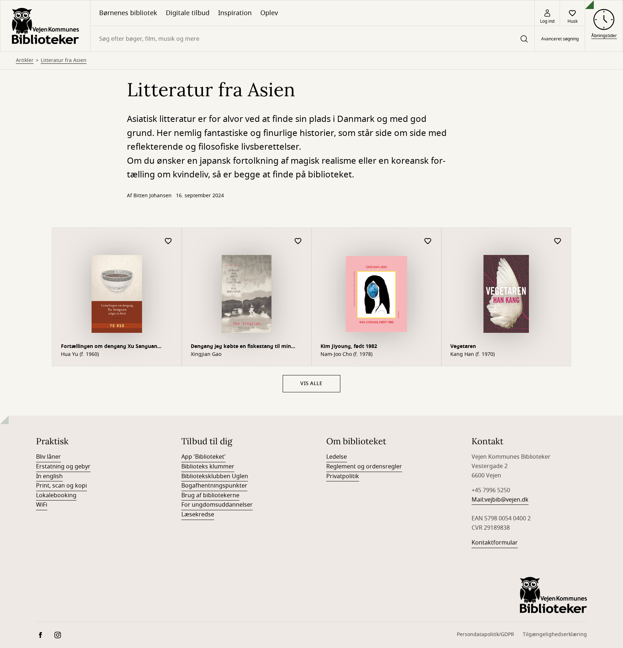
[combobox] (312, 39)
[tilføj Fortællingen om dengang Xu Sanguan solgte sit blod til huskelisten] (168, 241)
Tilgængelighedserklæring (555, 634)
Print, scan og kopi (61, 485)
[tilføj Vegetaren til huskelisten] (557, 241)
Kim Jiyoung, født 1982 (349, 346)
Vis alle (311, 383)
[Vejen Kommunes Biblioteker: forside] (45, 26)
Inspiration (235, 13)
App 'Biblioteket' (203, 457)
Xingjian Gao (206, 354)
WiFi (41, 505)
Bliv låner (48, 457)
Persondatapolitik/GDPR (485, 634)
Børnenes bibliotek (128, 13)
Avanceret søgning (560, 39)
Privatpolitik (342, 476)
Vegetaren (463, 346)
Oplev (269, 13)
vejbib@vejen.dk (507, 499)
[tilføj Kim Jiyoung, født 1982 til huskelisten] (428, 241)
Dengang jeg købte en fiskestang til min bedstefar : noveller (241, 347)
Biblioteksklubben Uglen (214, 476)
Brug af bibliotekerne (210, 495)
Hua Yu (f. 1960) (80, 354)
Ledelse (336, 457)
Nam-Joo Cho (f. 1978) (346, 354)
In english (49, 476)
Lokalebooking (56, 495)
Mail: (478, 499)
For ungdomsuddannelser (217, 505)
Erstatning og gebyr (63, 466)
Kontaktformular (495, 542)
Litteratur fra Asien (64, 60)
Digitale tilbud (187, 13)
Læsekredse (197, 514)
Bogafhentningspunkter (214, 485)
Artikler (25, 60)
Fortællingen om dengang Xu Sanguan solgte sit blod (109, 347)
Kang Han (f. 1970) (472, 354)
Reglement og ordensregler (364, 466)
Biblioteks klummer (207, 466)
